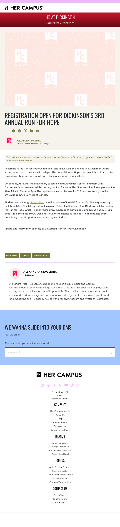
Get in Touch (60, 495)
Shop (60, 418)
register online (35, 202)
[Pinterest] (19, 131)
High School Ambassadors (60, 474)
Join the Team (60, 498)
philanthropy (41, 255)
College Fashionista (60, 446)
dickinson (11, 255)
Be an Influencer (60, 478)
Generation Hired (60, 454)
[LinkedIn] (31, 131)
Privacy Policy (60, 422)
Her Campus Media (60, 411)
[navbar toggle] (113, 8)
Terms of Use (60, 426)
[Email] (37, 131)
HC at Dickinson (60, 17)
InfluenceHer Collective (60, 450)
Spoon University (60, 442)
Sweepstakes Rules (60, 429)
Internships (60, 502)
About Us (60, 414)
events (25, 255)
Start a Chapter (60, 470)
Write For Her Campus (60, 467)
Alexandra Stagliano (29, 140)
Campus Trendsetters (60, 482)
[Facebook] (13, 131)
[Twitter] (25, 131)
